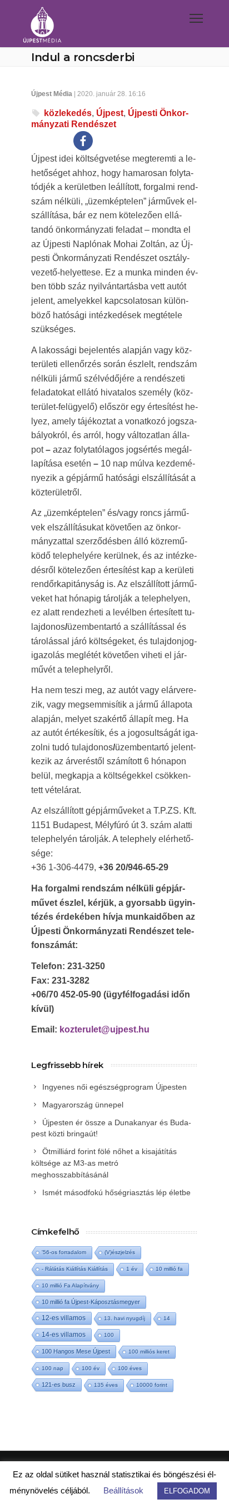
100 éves (130, 1368)
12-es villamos (64, 1317)
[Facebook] (83, 141)
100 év (90, 1368)
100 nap (52, 1368)
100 (109, 1335)
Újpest (109, 113)
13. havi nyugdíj (124, 1318)
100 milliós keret (149, 1351)
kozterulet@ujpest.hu (104, 1029)
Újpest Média (51, 94)
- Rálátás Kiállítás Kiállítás (75, 1269)
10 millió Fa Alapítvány (70, 1285)
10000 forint (151, 1385)
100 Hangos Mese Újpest (76, 1351)
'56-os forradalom (64, 1252)
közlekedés (68, 113)
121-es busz (59, 1384)
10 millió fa (169, 1269)
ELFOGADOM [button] (187, 1491)
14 (166, 1318)
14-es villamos (64, 1334)
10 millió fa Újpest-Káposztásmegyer (91, 1302)
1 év (131, 1269)
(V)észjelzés (119, 1252)
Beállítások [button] (123, 1490)
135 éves (106, 1385)
